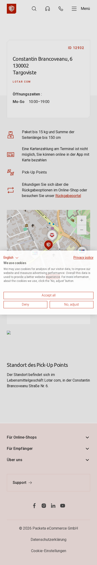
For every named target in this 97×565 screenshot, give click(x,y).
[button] (11, 258)
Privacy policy (83, 257)
